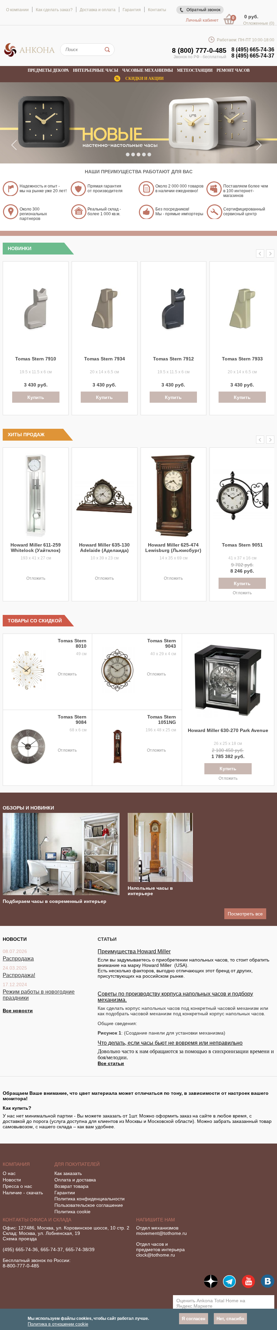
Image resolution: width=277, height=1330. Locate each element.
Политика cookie (72, 1211)
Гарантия (132, 9)
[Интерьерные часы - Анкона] (29, 55)
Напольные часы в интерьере (150, 890)
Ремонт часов (233, 70)
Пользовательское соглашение (88, 1205)
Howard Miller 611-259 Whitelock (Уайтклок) (35, 547)
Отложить (35, 578)
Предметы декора (48, 70)
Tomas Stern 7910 (35, 358)
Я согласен (193, 1318)
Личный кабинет (202, 20)
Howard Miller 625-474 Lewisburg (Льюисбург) (173, 547)
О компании (17, 9)
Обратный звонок (203, 9)
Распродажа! (19, 975)
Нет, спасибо (230, 1318)
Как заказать (68, 1173)
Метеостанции (194, 70)
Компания (16, 1164)
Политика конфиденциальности (89, 1198)
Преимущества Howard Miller (134, 951)
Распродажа (18, 958)
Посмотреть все (245, 913)
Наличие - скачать (23, 1192)
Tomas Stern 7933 (242, 358)
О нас (9, 1173)
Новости (12, 1179)
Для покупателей (77, 1164)
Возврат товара (71, 1186)
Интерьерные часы (95, 70)
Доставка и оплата (98, 9)
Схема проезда (20, 1238)
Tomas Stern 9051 (242, 545)
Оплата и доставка (75, 1179)
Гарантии (64, 1192)
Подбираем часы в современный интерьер (54, 901)
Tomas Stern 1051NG (161, 719)
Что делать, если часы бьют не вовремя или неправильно (170, 1043)
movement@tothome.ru (161, 1233)
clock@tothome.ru (155, 1255)
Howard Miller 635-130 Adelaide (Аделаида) (104, 547)
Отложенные (258, 23)
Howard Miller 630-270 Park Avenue (228, 730)
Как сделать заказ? (54, 9)
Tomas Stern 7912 (173, 358)
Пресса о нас (17, 1186)
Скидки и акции (144, 78)
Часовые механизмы (147, 70)
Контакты (157, 9)
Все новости (18, 1010)
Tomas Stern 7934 (104, 358)
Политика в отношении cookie (58, 1324)
